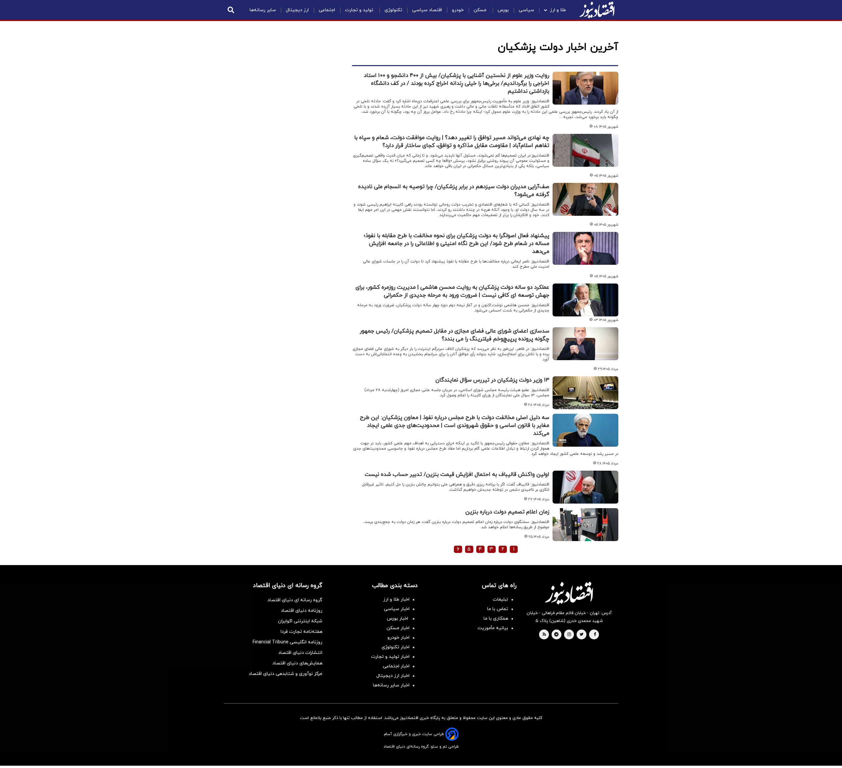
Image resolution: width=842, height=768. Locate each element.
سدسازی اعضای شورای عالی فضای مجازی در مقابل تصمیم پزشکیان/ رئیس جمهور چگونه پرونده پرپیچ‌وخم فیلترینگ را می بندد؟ (454, 335)
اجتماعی (327, 10)
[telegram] (556, 635)
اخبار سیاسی (396, 609)
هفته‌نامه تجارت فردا (301, 632)
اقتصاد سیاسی (427, 10)
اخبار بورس (398, 618)
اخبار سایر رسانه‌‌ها (391, 685)
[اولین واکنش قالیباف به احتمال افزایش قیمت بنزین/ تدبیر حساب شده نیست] (585, 487)
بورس (503, 10)
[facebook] (595, 635)
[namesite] (597, 9)
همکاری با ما (495, 618)
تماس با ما (497, 609)
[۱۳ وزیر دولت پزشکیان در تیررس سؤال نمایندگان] (585, 392)
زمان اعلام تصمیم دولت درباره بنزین (507, 512)
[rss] (544, 635)
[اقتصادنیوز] (569, 593)
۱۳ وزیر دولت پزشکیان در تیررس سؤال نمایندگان (492, 380)
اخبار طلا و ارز (396, 599)
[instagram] (569, 635)
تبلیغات (500, 599)
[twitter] (581, 635)
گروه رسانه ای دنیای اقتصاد (294, 600)
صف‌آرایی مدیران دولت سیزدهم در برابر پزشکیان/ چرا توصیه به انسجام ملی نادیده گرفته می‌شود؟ (453, 191)
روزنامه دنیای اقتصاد (301, 610)
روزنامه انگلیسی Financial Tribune (287, 642)
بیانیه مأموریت (493, 628)
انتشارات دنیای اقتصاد (300, 653)
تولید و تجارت (360, 10)
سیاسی (526, 10)
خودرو (458, 10)
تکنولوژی (393, 10)
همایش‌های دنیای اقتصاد (297, 663)
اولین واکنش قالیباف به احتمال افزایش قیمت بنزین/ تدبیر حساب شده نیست (457, 475)
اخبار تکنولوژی (395, 647)
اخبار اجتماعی (396, 666)
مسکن (481, 10)
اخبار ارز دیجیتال (392, 676)
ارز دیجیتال (297, 10)
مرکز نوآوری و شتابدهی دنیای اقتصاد (285, 674)
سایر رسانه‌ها (263, 10)
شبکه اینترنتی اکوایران (300, 621)
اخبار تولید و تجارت (390, 657)
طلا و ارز (558, 10)
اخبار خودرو (398, 637)
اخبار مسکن (397, 628)
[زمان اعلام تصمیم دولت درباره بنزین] (585, 524)
